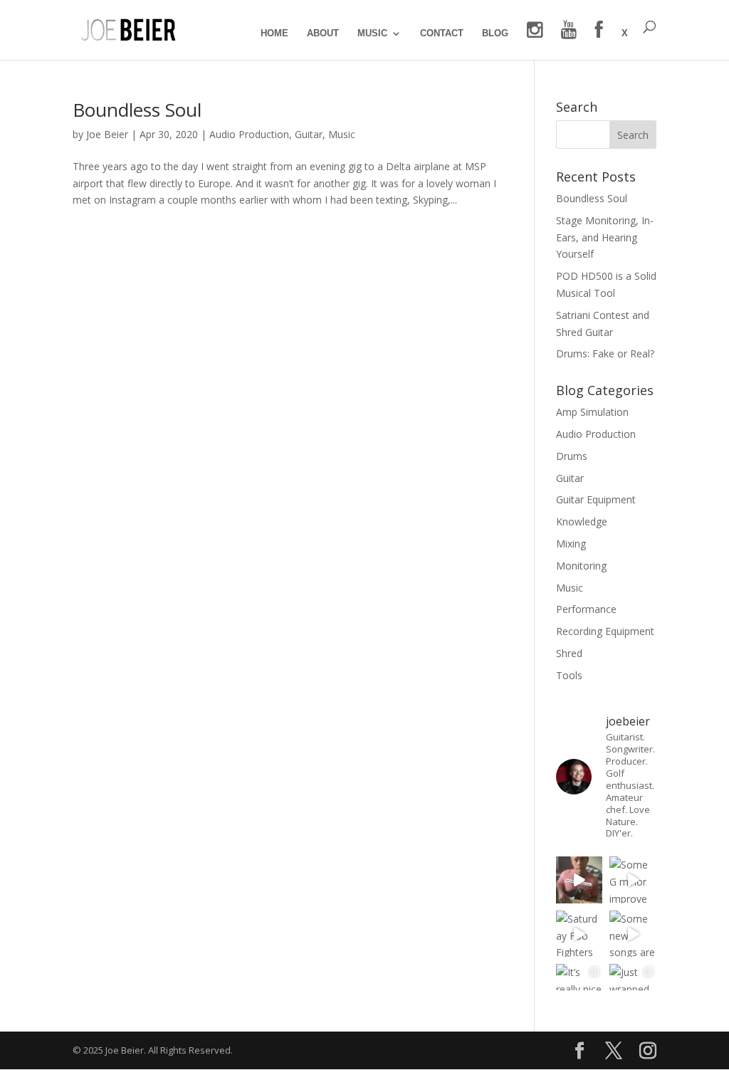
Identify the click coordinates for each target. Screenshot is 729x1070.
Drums (571, 456)
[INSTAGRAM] (534, 40)
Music (372, 33)
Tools (569, 675)
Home (274, 33)
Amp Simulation (592, 412)
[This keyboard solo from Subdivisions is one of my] (579, 879)
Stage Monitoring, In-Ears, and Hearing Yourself (605, 237)
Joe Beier (107, 134)
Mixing (571, 543)
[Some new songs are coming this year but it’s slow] (632, 934)
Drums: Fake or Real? (605, 353)
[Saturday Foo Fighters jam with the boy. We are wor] (579, 934)
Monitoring (581, 565)
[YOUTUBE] (569, 40)
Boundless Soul (137, 109)
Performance (586, 609)
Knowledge (581, 521)
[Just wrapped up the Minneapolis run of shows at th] (632, 987)
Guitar (308, 134)
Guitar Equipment (596, 499)
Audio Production (249, 134)
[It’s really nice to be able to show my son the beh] (579, 987)
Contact (441, 33)
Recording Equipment (605, 631)
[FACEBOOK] (599, 40)
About (323, 33)
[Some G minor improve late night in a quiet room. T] (632, 879)
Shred (569, 653)
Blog (495, 33)
